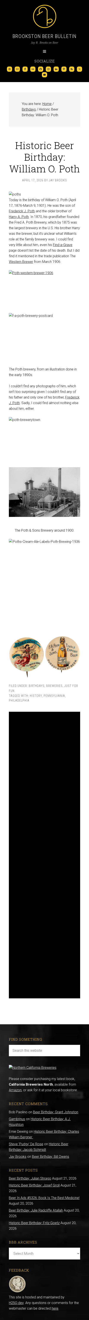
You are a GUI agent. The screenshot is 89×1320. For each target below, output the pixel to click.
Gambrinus (17, 1119)
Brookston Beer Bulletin (44, 36)
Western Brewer (21, 262)
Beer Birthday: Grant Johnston (55, 1112)
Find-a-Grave (62, 245)
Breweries (54, 686)
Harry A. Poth (19, 217)
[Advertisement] (44, 855)
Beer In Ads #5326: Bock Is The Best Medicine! (44, 1198)
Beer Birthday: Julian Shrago (30, 1178)
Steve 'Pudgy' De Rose (26, 1144)
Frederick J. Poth (22, 211)
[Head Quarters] (17, 1292)
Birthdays (36, 686)
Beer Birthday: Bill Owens (50, 1157)
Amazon (15, 1090)
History (36, 695)
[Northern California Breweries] (32, 1068)
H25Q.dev (16, 1303)
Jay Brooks (17, 1157)
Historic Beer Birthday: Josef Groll (34, 1185)
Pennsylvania (54, 695)
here (55, 1308)
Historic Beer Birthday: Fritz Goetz (34, 1223)
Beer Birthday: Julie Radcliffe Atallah (36, 1210)
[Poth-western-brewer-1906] (44, 289)
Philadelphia (19, 700)
